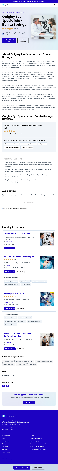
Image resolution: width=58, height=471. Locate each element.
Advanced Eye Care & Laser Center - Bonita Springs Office (19, 335)
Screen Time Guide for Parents (38, 449)
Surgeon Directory (6, 452)
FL (13, 12)
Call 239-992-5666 (22, 468)
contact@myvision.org (43, 397)
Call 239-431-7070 (10, 308)
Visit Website (38, 468)
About (3, 438)
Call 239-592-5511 (9, 271)
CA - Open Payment (7, 444)
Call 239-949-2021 (9, 248)
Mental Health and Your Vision (37, 446)
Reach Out (29, 402)
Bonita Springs (19, 12)
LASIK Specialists (7, 12)
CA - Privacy (5, 446)
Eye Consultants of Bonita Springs (17, 233)
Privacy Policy (5, 441)
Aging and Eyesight (35, 441)
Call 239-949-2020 (10, 348)
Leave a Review (29, 202)
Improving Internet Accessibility (38, 444)
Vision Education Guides (36, 438)
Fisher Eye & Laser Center (14, 293)
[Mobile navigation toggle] (54, 4)
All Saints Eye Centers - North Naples (19, 257)
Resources (5, 449)
